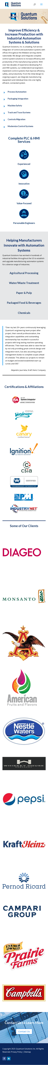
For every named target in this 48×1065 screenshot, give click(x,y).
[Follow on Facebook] (4, 1058)
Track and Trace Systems (19, 112)
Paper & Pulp (24, 292)
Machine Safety (15, 105)
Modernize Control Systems (20, 126)
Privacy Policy (16, 1052)
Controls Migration (16, 119)
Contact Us (24, 1031)
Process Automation (17, 92)
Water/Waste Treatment (24, 282)
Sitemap (27, 1052)
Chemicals (24, 312)
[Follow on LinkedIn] (8, 1058)
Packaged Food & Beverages (24, 302)
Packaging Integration (18, 98)
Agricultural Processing (24, 273)
